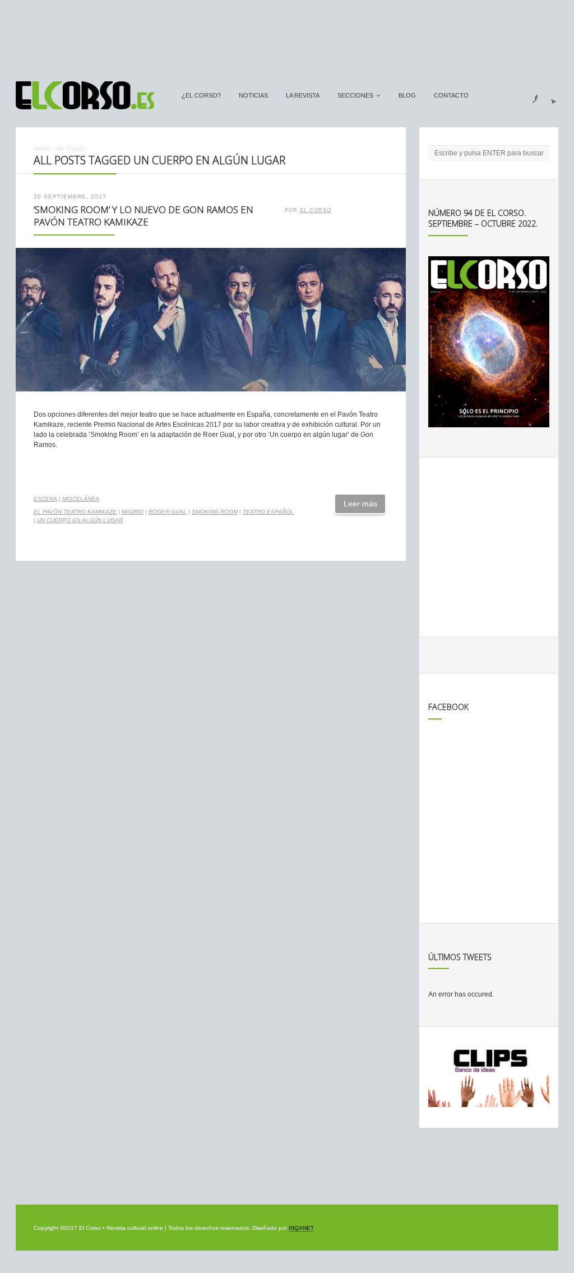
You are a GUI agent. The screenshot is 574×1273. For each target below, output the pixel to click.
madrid (133, 512)
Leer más (360, 503)
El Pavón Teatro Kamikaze (75, 512)
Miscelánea (80, 499)
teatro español (268, 512)
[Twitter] (549, 95)
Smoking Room (215, 512)
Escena (45, 499)
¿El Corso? (201, 95)
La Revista (303, 95)
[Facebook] (529, 95)
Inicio (42, 149)
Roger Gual (168, 512)
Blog (407, 95)
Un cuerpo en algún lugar (80, 520)
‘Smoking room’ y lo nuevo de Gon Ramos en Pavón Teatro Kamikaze (143, 216)
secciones (355, 95)
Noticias (253, 95)
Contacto (451, 95)
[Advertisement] (287, 35)
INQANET (301, 1228)
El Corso (315, 210)
